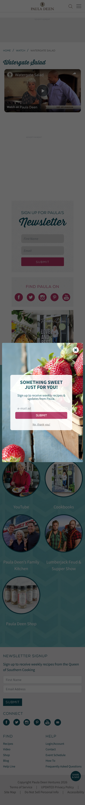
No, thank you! (41, 424)
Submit (41, 415)
